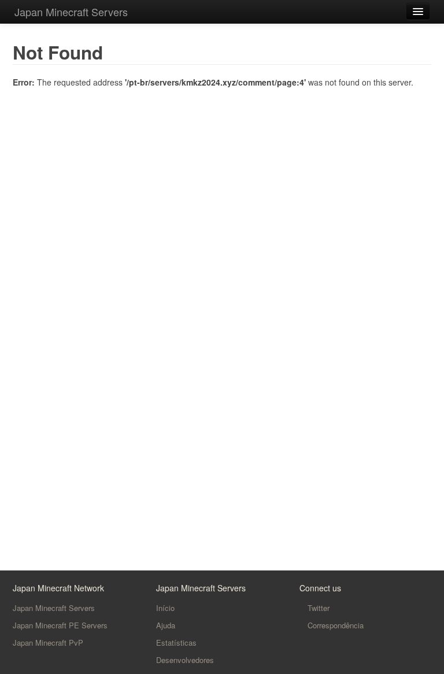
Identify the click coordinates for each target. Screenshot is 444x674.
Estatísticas (176, 642)
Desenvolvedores (185, 659)
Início (165, 607)
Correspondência (334, 625)
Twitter (317, 607)
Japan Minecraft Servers (71, 11)
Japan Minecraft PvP (48, 642)
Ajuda (165, 625)
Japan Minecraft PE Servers (60, 625)
